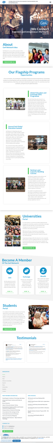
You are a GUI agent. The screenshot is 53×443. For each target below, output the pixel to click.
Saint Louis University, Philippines (9, 415)
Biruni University (6, 403)
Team (3, 378)
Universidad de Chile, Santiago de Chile (10, 412)
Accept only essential (6, 440)
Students (4, 389)
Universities (5, 387)
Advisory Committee (6, 380)
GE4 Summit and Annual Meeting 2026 (36, 398)
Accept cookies (16, 440)
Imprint (4, 382)
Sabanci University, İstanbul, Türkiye (10, 405)
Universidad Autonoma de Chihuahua (10, 413)
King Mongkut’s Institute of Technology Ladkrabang (13, 398)
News (3, 385)
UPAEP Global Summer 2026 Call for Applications (38, 401)
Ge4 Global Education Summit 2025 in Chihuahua (38, 407)
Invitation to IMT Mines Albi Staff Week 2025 (37, 404)
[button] (50, 2)
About (3, 376)
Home (3, 374)
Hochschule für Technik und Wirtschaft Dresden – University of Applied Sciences (13, 407)
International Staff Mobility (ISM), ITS (36, 415)
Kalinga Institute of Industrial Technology (11, 410)
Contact (4, 391)
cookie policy (40, 438)
